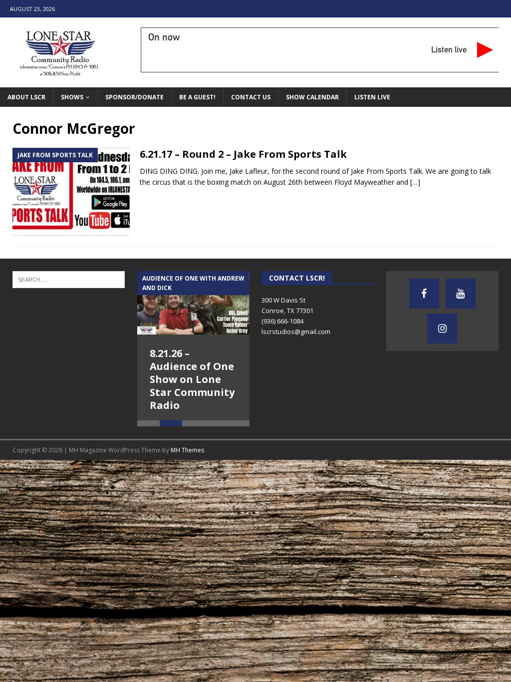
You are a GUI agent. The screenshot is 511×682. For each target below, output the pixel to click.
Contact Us (250, 97)
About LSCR (26, 97)
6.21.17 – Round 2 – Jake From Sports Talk (243, 154)
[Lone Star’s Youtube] (461, 294)
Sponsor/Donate (134, 97)
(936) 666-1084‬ (282, 321)
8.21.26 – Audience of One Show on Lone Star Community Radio (192, 379)
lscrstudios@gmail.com (295, 331)
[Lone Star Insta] (442, 328)
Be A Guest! (197, 97)
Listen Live (372, 97)
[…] (415, 182)
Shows (72, 97)
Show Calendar (312, 97)
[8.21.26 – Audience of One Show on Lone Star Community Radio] (193, 303)
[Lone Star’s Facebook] (424, 294)
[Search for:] (68, 278)
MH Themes (187, 454)
